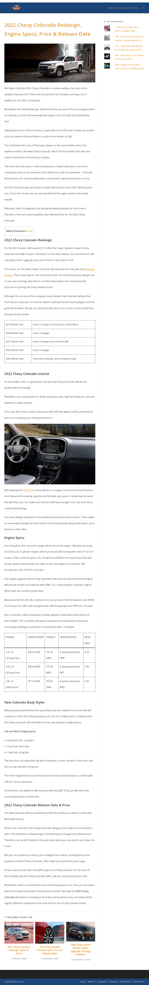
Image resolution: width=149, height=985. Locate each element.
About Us (91, 981)
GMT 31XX (28, 490)
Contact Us (102, 981)
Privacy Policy (125, 981)
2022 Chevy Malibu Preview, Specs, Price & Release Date (50, 950)
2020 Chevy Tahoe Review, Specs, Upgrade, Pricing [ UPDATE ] (81, 949)
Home (82, 981)
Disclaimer (113, 981)
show (29, 231)
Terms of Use (139, 981)
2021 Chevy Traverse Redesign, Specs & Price (18, 950)
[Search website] (144, 7)
